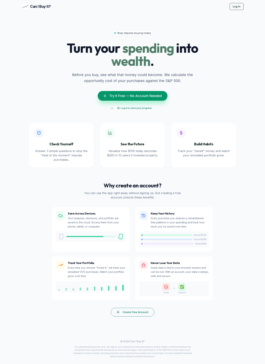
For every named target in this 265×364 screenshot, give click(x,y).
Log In (236, 6)
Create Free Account (135, 312)
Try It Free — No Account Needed (135, 96)
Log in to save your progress (136, 108)
